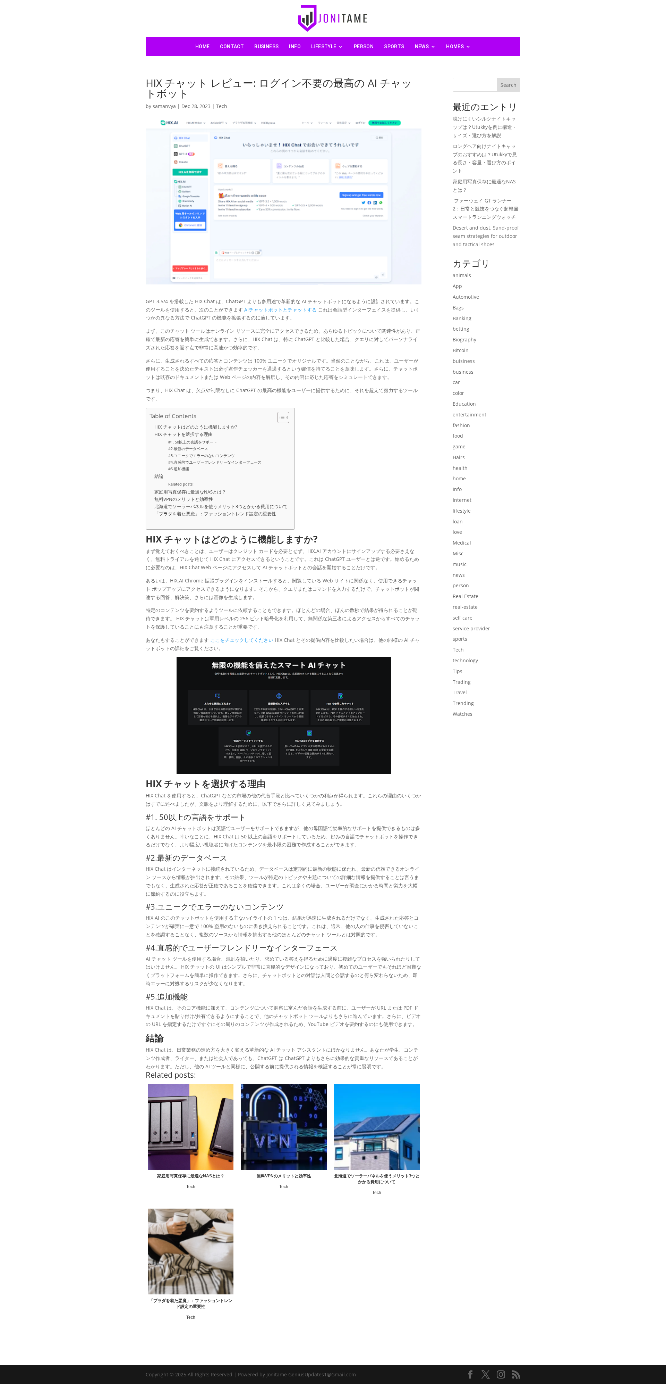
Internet (462, 500)
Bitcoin (461, 350)
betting (461, 328)
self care (462, 617)
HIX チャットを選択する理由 (183, 434)
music (460, 564)
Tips (457, 671)
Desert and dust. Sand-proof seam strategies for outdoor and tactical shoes (486, 236)
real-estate (465, 607)
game (459, 446)
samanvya (164, 106)
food (458, 435)
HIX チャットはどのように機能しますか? (195, 427)
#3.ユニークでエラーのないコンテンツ (201, 455)
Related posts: (181, 484)
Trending (463, 703)
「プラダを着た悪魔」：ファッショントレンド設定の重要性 (215, 514)
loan (458, 521)
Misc (458, 553)
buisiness (464, 361)
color (458, 393)
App (457, 286)
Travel (460, 692)
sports (394, 46)
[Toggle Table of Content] (280, 417)
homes (455, 46)
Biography (464, 339)
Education (464, 403)
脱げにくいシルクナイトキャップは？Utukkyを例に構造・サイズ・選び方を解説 (485, 127)
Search (508, 85)
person (364, 46)
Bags (458, 307)
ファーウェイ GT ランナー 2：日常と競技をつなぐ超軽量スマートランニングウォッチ (486, 209)
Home (202, 46)
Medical (462, 542)
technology (465, 660)
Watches (462, 714)
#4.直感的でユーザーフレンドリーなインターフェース (215, 462)
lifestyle (323, 46)
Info (295, 46)
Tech (221, 106)
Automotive (466, 296)
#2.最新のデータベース (188, 448)
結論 (158, 476)
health (460, 468)
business (266, 46)
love (457, 532)
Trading (462, 682)
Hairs (459, 457)
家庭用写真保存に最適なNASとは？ (190, 492)
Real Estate (465, 596)
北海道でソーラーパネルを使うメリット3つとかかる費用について (221, 506)
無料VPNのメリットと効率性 (183, 499)
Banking (462, 318)
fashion (461, 425)
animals (462, 275)
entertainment (469, 414)
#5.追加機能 (178, 468)
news (422, 46)
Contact (232, 46)
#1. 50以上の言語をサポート (192, 442)
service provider (471, 628)
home (459, 478)
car (456, 382)
